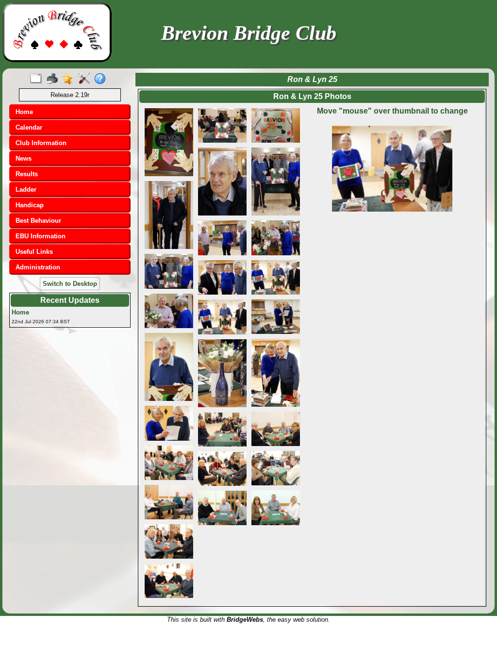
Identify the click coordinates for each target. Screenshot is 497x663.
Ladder (26, 189)
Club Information (41, 143)
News (24, 158)
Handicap (30, 205)
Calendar (29, 127)
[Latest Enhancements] (70, 79)
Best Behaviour (38, 220)
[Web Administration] (86, 79)
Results (27, 174)
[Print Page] (54, 79)
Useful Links (34, 251)
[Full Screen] (38, 79)
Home (24, 112)
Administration (38, 267)
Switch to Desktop (70, 283)
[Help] (102, 79)
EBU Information (41, 236)
